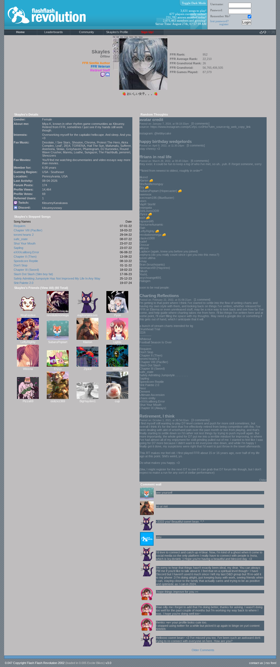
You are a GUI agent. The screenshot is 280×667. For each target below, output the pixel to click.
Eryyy (58, 368)
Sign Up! (147, 32)
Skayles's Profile (117, 32)
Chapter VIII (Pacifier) (28, 230)
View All (47, 287)
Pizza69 (28, 401)
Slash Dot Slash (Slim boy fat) (33, 274)
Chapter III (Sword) (26, 269)
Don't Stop (20, 265)
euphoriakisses (87, 315)
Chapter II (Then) (25, 256)
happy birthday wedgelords (165, 141)
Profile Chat (183, 106)
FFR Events (164, 533)
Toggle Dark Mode (194, 3)
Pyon (117, 315)
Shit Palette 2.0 (23, 282)
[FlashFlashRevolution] (53, 28)
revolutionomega (58, 315)
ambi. (159, 588)
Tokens (167, 106)
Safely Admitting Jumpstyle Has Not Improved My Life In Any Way (57, 278)
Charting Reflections (159, 295)
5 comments (196, 145)
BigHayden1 (88, 401)
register (224, 24)
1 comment (202, 299)
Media (112, 106)
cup (117, 401)
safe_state (21, 239)
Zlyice (88, 368)
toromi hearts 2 (24, 234)
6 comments (200, 160)
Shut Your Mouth (25, 243)
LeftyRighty (28, 342)
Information (97, 106)
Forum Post (127, 106)
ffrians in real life (155, 156)
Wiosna (28, 368)
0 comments (200, 123)
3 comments (200, 420)
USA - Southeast (53, 172)
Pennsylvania (51, 176)
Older (263, 480)
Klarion (87, 342)
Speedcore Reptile (26, 261)
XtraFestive (28, 315)
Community (86, 32)
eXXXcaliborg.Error (26, 252)
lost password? (219, 21)
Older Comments (203, 650)
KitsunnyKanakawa (55, 203)
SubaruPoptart (57, 342)
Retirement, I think (156, 416)
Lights (117, 342)
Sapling (18, 247)
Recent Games (148, 106)
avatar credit (151, 119)
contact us (256, 663)
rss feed (271, 663)
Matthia (117, 368)
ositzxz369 (58, 401)
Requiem (19, 226)
